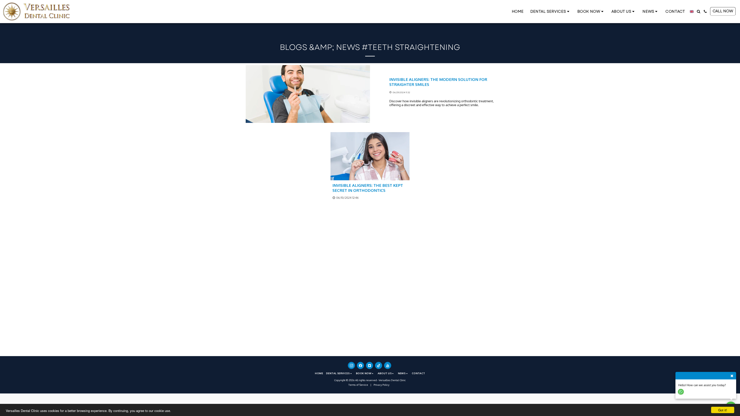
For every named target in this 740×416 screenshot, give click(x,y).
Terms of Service (358, 384)
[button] (550, 11)
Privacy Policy (381, 384)
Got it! (722, 410)
